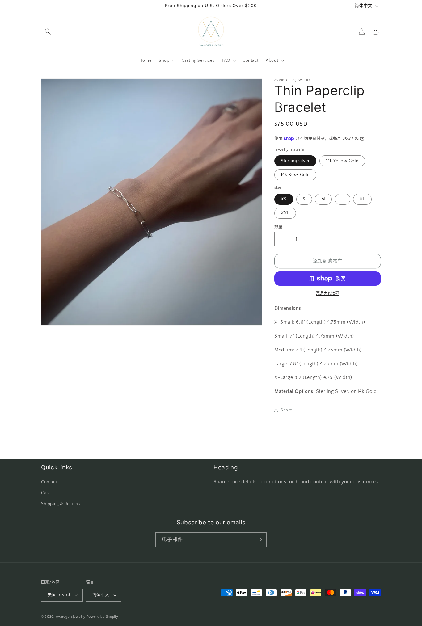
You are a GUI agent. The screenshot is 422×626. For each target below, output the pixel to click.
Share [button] (286, 410)
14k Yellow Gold (342, 160)
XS (284, 199)
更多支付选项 (327, 293)
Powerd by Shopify (102, 617)
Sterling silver (295, 160)
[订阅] (259, 539)
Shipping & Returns (60, 504)
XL (362, 199)
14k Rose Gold (295, 174)
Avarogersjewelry (71, 617)
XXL (285, 213)
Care (45, 492)
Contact (49, 482)
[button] (48, 31)
